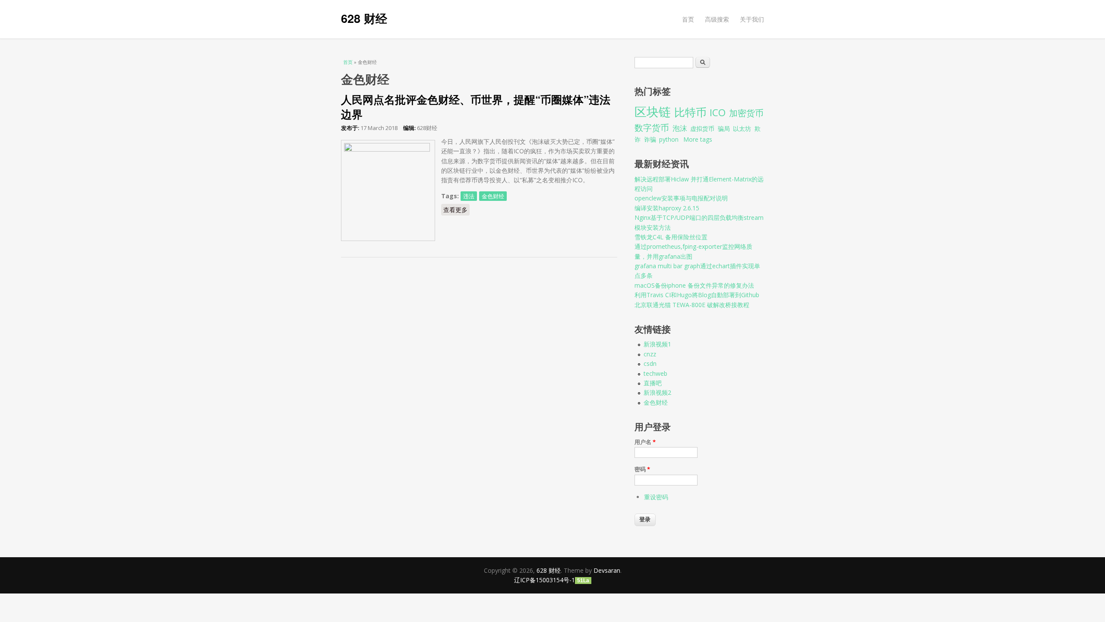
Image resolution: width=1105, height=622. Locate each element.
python (669, 139)
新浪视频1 (657, 344)
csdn (650, 363)
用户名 (645, 442)
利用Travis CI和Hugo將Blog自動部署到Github (697, 295)
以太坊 (742, 128)
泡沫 (679, 128)
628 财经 (364, 18)
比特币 (690, 112)
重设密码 (656, 497)
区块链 (653, 111)
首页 (688, 19)
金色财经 (493, 196)
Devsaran (607, 570)
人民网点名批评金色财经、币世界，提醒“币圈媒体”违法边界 (475, 107)
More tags (697, 139)
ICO (718, 112)
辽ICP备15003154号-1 (544, 580)
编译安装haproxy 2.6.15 (667, 208)
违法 (468, 196)
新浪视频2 (657, 392)
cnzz (650, 354)
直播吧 (653, 383)
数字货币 (652, 127)
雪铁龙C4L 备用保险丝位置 (671, 237)
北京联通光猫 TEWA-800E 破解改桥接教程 (692, 305)
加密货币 (746, 113)
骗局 (724, 128)
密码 (642, 469)
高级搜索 (717, 19)
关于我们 (752, 19)
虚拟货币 (702, 128)
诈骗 (650, 139)
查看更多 (456, 210)
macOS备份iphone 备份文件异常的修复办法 (694, 285)
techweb (655, 373)
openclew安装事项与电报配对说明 (681, 198)
